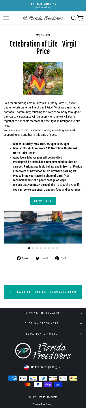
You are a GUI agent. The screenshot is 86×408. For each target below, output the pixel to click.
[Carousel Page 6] (49, 248)
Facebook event (66, 184)
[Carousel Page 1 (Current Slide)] (29, 248)
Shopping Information (42, 313)
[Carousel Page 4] (41, 248)
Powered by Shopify (43, 404)
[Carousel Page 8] (57, 248)
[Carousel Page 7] (53, 248)
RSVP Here (43, 201)
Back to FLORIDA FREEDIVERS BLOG (46, 291)
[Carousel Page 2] (33, 248)
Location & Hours (42, 333)
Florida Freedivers (42, 323)
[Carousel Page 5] (45, 248)
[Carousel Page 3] (37, 248)
